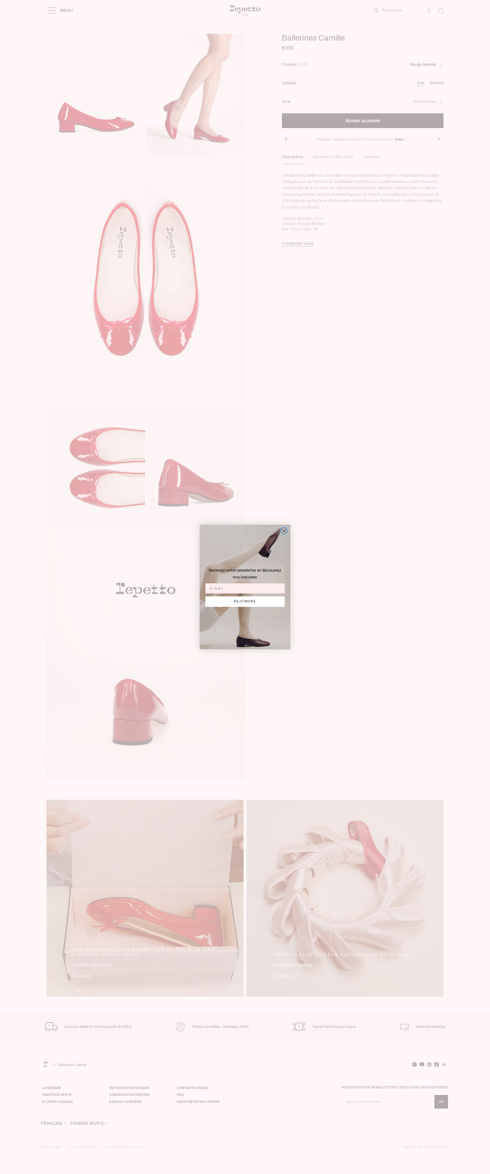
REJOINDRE (245, 601)
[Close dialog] (284, 531)
